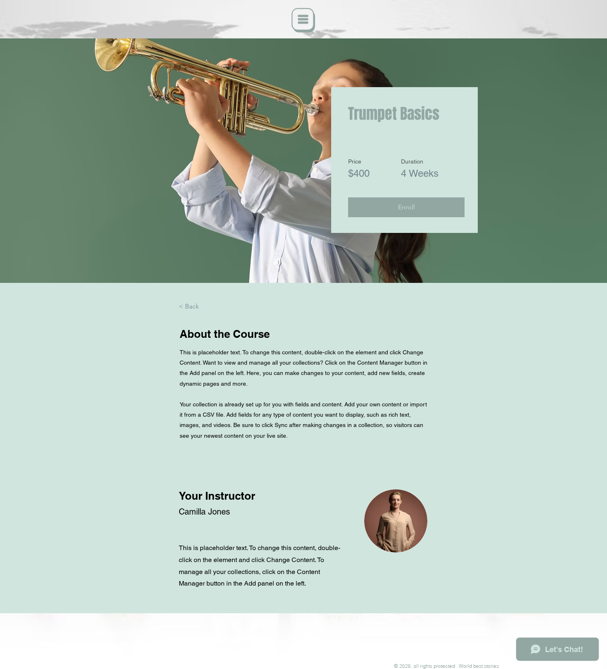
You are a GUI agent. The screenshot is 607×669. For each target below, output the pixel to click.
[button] (303, 20)
